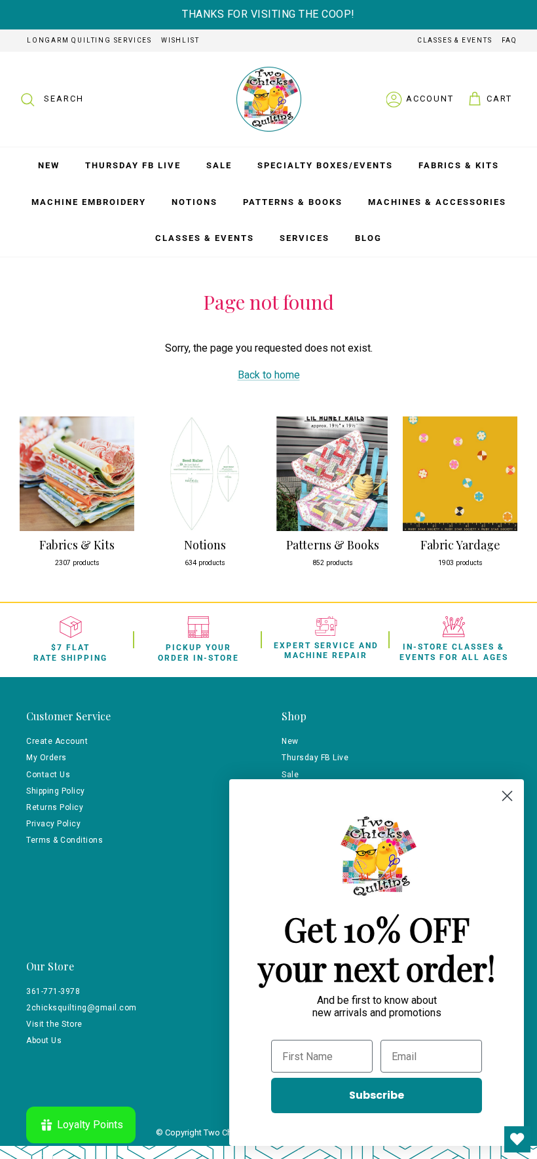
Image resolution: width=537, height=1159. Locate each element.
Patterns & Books (293, 202)
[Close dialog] (507, 795)
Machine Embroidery (88, 202)
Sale (219, 165)
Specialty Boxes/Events (325, 165)
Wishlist (180, 40)
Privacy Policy (53, 823)
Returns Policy (54, 807)
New (49, 165)
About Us (44, 1040)
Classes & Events (454, 40)
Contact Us (48, 774)
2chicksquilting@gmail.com (81, 1007)
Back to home (269, 375)
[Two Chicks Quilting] (268, 99)
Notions (194, 202)
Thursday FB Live (133, 165)
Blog (368, 238)
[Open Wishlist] (517, 1139)
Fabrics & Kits (458, 165)
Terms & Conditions (64, 840)
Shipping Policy (55, 791)
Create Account (57, 741)
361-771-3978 (53, 991)
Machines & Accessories (437, 202)
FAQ (509, 40)
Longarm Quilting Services (89, 40)
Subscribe (376, 1095)
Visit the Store (54, 1024)
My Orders (46, 757)
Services (304, 238)
